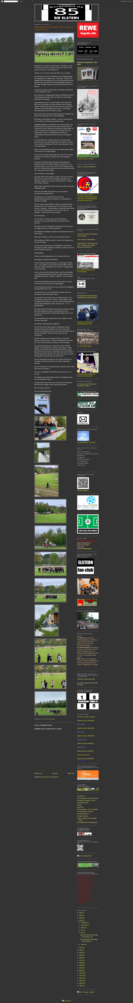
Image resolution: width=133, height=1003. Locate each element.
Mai (82, 932)
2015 (80, 965)
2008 (80, 983)
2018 (80, 957)
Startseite (54, 773)
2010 (80, 978)
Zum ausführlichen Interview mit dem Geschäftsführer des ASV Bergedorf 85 (87, 296)
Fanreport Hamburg (82, 816)
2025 (80, 915)
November (84, 922)
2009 (80, 980)
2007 (80, 985)
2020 (80, 952)
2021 (80, 950)
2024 (80, 918)
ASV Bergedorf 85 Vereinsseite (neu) (87, 798)
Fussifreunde (81, 796)
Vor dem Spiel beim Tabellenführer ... (86, 239)
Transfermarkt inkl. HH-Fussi (85, 811)
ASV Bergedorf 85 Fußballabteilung (87, 822)
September (84, 925)
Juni (82, 930)
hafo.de (79, 805)
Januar (83, 944)
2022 (80, 947)
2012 (80, 973)
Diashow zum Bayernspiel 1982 (86, 679)
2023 (80, 920)
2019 (80, 955)
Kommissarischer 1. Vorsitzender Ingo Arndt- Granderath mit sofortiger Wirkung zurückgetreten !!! (86, 245)
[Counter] (66, 1001)
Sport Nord (80, 807)
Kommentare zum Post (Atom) (49, 777)
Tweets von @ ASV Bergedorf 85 (86, 166)
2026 (80, 913)
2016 (80, 963)
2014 (80, 968)
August (83, 927)
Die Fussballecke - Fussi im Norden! (87, 809)
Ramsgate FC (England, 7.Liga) (86, 800)
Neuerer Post (38, 773)
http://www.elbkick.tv (83, 814)
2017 (80, 960)
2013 (80, 970)
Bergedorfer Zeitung (82, 802)
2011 (80, 975)
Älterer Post (71, 773)
